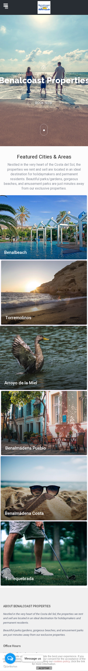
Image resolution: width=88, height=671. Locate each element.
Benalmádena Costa (24, 513)
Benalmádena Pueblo (25, 448)
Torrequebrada (19, 578)
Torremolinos (18, 317)
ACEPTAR (44, 668)
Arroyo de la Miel (20, 383)
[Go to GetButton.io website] (10, 666)
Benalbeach (15, 252)
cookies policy (61, 661)
